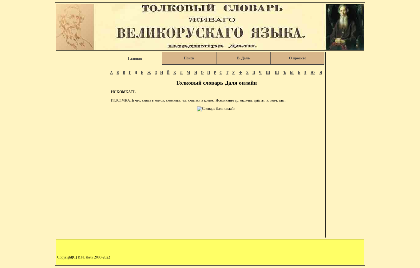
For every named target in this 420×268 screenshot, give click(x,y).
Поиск (189, 58)
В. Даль (243, 58)
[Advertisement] (81, 145)
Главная (135, 58)
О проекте (297, 58)
